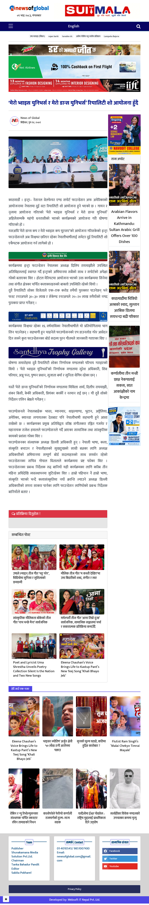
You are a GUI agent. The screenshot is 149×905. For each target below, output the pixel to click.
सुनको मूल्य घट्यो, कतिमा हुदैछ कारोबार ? (91, 744)
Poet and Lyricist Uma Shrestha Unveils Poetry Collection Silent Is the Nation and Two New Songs (34, 669)
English (73, 26)
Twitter (113, 859)
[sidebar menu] (11, 26)
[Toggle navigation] (138, 26)
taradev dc (67, 36)
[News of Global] (29, 8)
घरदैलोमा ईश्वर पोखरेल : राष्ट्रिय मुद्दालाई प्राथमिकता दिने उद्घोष (91, 818)
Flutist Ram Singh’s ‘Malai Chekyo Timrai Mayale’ (125, 746)
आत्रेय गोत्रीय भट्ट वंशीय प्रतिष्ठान (88, 36)
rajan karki (53, 36)
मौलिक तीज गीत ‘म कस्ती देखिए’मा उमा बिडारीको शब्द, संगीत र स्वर (80, 576)
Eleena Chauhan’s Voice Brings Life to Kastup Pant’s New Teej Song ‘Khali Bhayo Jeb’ (80, 669)
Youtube (114, 866)
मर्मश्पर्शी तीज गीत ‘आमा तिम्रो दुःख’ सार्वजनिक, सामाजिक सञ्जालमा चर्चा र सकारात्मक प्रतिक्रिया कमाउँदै (81, 622)
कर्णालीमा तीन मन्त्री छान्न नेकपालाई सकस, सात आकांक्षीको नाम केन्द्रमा (124, 385)
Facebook (114, 851)
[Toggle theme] (6, 899)
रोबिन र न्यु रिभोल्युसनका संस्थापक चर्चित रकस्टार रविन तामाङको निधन (24, 818)
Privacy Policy (74, 889)
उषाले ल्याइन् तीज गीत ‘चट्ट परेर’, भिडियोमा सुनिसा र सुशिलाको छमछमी (31, 578)
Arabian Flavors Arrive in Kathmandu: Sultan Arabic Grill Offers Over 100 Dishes (124, 226)
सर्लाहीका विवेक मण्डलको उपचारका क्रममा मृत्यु (125, 816)
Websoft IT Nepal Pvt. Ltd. (84, 899)
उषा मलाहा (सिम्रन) (37, 36)
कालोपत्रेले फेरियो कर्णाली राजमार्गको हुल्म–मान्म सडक (57, 818)
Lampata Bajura (111, 36)
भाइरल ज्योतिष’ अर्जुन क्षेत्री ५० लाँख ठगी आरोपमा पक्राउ (57, 746)
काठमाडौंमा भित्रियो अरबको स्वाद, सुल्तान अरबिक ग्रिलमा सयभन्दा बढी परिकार (124, 307)
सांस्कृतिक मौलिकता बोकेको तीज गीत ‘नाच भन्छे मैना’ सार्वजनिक (32, 620)
